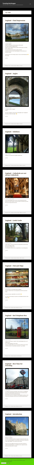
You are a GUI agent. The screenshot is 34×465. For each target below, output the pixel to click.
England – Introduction (13, 414)
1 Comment (20, 355)
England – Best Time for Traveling (14, 364)
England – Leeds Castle (13, 220)
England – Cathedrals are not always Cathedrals (15, 174)
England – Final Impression (15, 20)
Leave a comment (20, 65)
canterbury (15, 212)
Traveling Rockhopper (9, 3)
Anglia (13, 65)
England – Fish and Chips (14, 266)
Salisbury (18, 165)
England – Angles (11, 74)
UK (16, 355)
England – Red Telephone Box (16, 315)
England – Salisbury (12, 132)
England (15, 65)
